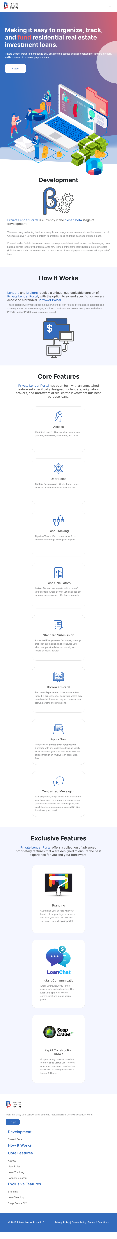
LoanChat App (16, 1197)
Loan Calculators (17, 1178)
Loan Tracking (16, 1172)
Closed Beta (15, 1139)
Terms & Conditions (98, 1222)
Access (12, 1160)
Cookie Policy (79, 1222)
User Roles (14, 1166)
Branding (13, 1191)
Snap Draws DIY (17, 1203)
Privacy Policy (62, 1222)
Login (15, 68)
